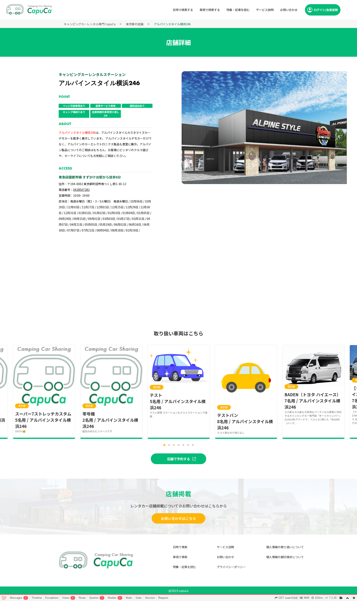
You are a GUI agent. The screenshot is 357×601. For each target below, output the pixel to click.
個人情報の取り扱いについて (285, 547)
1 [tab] (165, 446)
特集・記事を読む (238, 10)
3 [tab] (175, 446)
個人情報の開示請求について (285, 557)
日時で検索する (183, 10)
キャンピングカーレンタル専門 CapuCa (89, 24)
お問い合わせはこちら (178, 518)
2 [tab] (170, 446)
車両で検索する (210, 10)
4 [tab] (180, 446)
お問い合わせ (289, 10)
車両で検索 (180, 557)
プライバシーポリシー (231, 567)
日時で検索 (180, 547)
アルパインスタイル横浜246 (172, 24)
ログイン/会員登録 (326, 10)
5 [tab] (184, 446)
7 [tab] (194, 446)
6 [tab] (189, 446)
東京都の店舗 (134, 24)
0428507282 (81, 190)
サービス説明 (265, 10)
